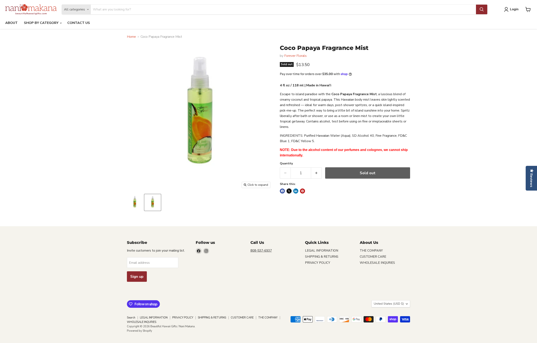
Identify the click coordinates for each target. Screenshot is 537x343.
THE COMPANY (371, 250)
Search (131, 318)
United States (389, 304)
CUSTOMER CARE (373, 257)
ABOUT (11, 23)
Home (131, 37)
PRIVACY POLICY (317, 263)
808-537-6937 (261, 250)
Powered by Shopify (139, 331)
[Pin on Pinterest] (302, 191)
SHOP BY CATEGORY (41, 23)
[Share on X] (289, 191)
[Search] (481, 9)
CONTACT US (78, 23)
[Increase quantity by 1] (316, 173)
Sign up (136, 276)
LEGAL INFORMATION (321, 250)
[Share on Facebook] (282, 191)
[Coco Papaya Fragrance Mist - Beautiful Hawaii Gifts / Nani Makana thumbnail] (134, 202)
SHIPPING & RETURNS (321, 257)
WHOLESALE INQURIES (377, 263)
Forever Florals (295, 55)
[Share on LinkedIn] (295, 191)
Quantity (286, 163)
